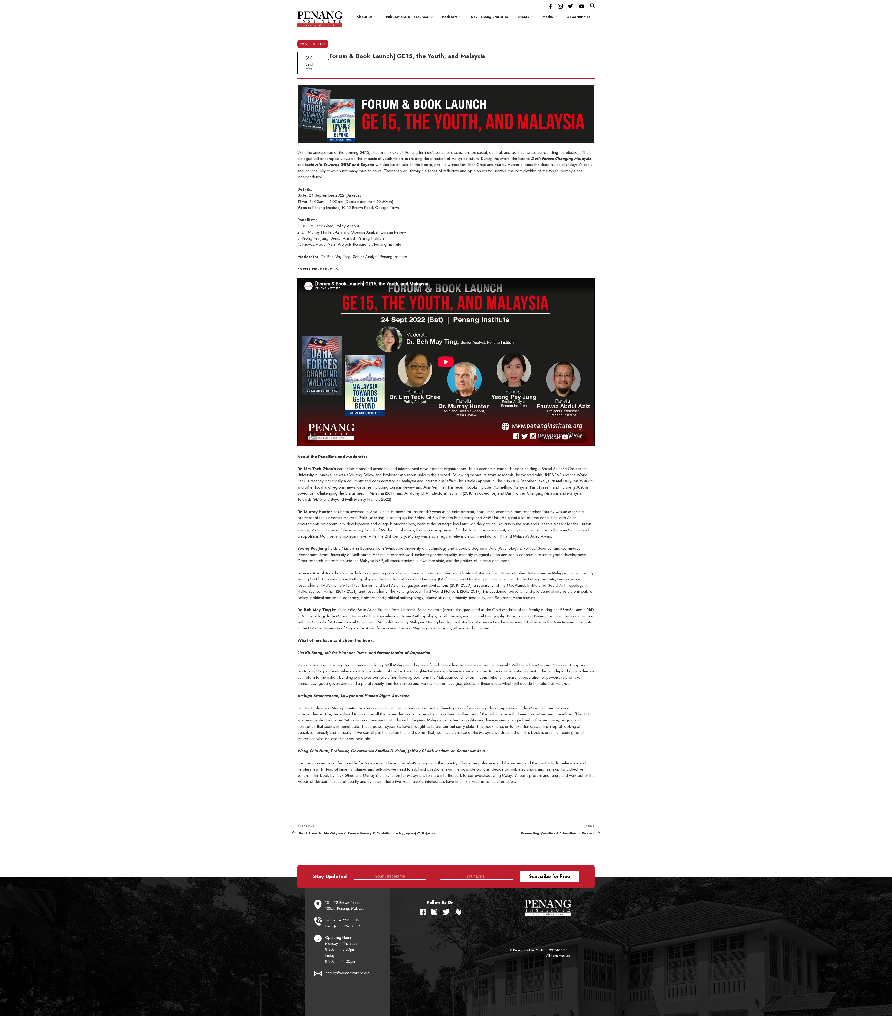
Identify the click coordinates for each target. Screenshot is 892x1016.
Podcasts (449, 16)
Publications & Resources (407, 16)
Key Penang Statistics (489, 16)
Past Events (313, 44)
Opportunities (578, 16)
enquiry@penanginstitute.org (347, 973)
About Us (364, 16)
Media (547, 16)
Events (523, 16)
